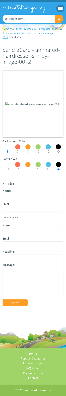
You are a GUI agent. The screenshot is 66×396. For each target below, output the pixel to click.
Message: (9, 265)
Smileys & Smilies (25, 28)
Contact (33, 378)
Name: (7, 191)
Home (6, 28)
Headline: (9, 252)
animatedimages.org (24, 8)
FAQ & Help (33, 368)
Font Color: (10, 159)
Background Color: (15, 141)
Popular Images (33, 363)
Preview (15, 302)
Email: (6, 204)
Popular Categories (33, 358)
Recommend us (33, 373)
